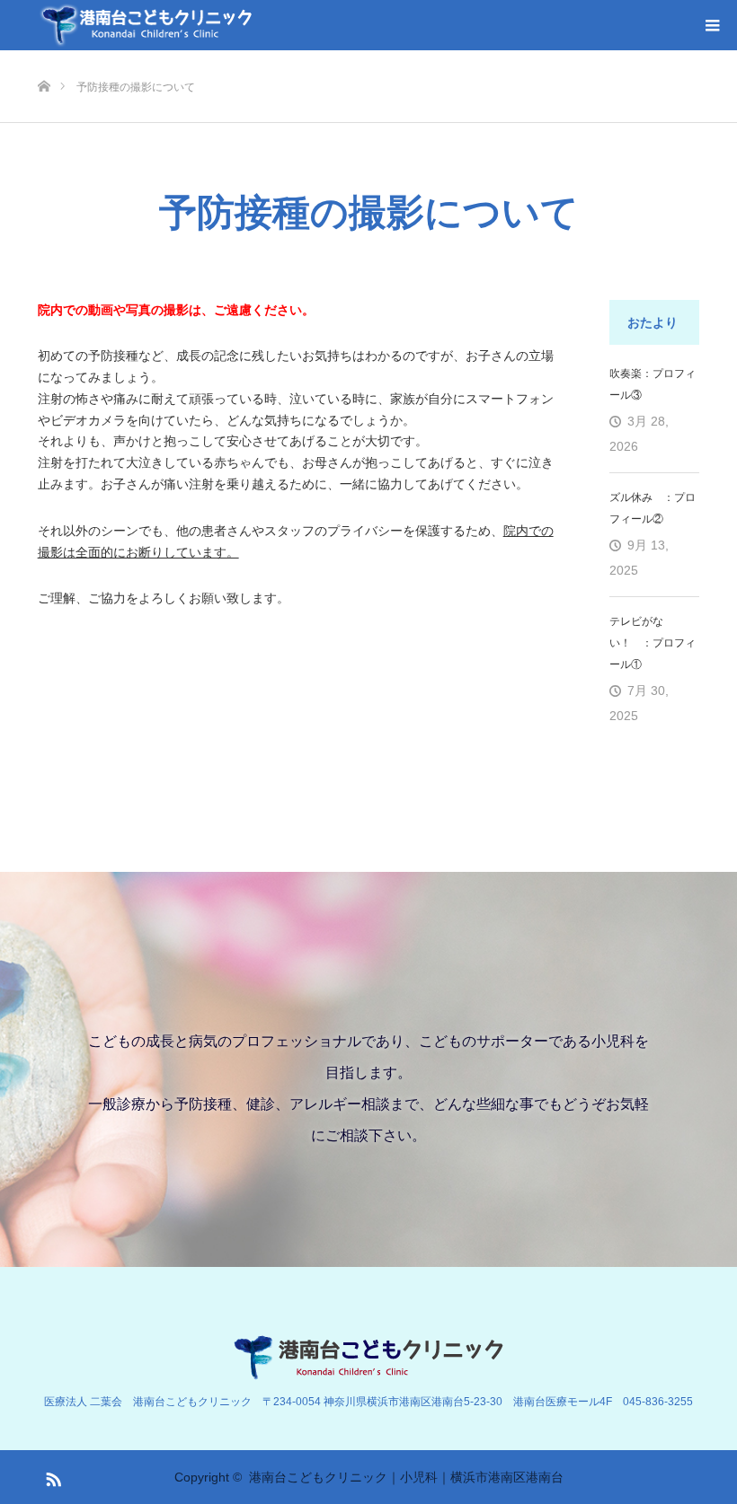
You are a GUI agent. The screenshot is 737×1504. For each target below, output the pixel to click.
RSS (51, 1476)
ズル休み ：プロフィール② (652, 508)
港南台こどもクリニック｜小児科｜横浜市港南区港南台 (406, 1477)
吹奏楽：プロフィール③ (652, 384)
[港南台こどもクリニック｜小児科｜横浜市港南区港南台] (145, 25)
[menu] (712, 25)
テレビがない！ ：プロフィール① (652, 643)
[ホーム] (43, 57)
